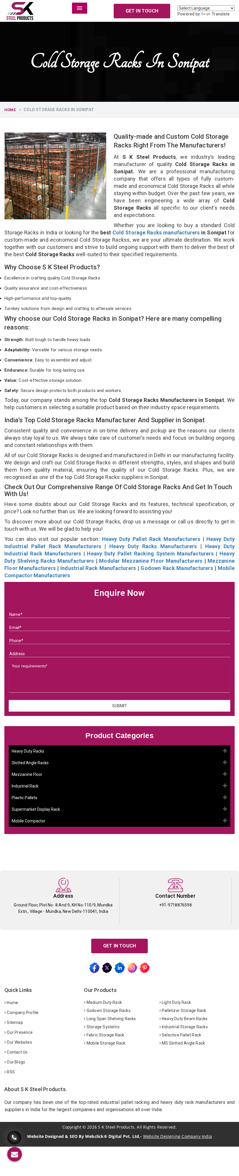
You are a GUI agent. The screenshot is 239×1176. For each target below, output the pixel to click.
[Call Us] (14, 1136)
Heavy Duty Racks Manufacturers (153, 546)
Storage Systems (102, 1026)
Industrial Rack (25, 786)
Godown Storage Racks (108, 1010)
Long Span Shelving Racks (111, 1018)
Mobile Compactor (28, 821)
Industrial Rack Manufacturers (98, 568)
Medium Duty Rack (104, 1002)
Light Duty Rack (176, 1002)
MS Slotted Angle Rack (183, 1043)
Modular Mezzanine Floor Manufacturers (150, 561)
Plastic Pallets (24, 797)
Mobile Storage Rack (106, 1043)
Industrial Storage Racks (184, 1026)
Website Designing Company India (177, 1136)
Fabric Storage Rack (105, 1035)
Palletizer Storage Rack (183, 1010)
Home (10, 110)
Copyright (71, 1127)
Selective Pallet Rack (181, 1035)
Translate (221, 14)
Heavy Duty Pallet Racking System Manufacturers (150, 553)
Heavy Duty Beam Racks (184, 1018)
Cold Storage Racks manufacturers (156, 232)
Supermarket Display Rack (36, 809)
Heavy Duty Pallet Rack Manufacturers (151, 539)
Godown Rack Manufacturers (176, 568)
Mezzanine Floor (27, 774)
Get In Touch (142, 11)
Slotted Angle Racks (30, 762)
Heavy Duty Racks (28, 751)
